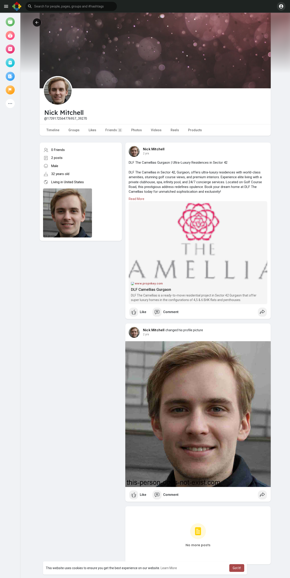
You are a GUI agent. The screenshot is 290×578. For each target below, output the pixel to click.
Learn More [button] (169, 568)
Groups (74, 130)
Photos (136, 130)
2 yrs (146, 153)
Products (195, 130)
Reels (175, 130)
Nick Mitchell (154, 149)
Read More (136, 199)
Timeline (52, 130)
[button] (71, 6)
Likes (92, 130)
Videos (156, 130)
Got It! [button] (237, 568)
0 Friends (58, 150)
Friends (113, 130)
